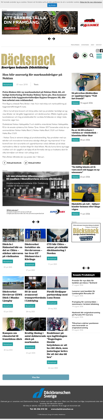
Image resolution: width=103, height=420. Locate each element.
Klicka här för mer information (91, 2)
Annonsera (85, 45)
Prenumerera (75, 45)
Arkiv (92, 45)
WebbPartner (62, 414)
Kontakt (99, 45)
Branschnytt (8, 84)
